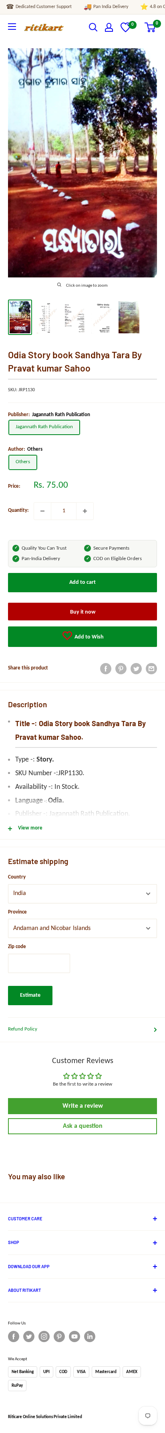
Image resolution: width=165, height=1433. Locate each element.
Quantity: (18, 510)
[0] (125, 30)
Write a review (82, 1106)
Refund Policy (22, 1029)
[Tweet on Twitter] (136, 668)
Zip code (17, 946)
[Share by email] (151, 668)
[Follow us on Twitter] (28, 1336)
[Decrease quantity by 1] (42, 511)
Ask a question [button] (83, 1126)
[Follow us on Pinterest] (59, 1336)
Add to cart (82, 582)
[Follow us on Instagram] (44, 1336)
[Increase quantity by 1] (84, 511)
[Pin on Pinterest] (121, 668)
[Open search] (93, 27)
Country (17, 877)
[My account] (109, 27)
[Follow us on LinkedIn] (89, 1336)
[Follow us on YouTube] (74, 1336)
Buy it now (82, 612)
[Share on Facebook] (105, 668)
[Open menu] (12, 26)
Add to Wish (88, 637)
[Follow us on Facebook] (13, 1336)
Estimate (30, 995)
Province (17, 912)
